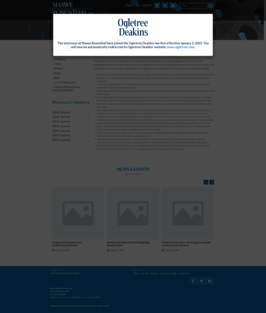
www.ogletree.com (180, 47)
